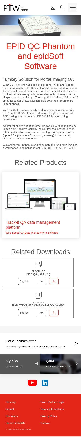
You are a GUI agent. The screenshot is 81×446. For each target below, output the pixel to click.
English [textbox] (24, 281)
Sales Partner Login (52, 402)
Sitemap (10, 402)
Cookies (45, 422)
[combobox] (32, 281)
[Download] (54, 281)
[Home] (16, 7)
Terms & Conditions (52, 409)
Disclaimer (12, 416)
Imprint (10, 409)
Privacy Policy (48, 416)
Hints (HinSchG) (15, 422)
